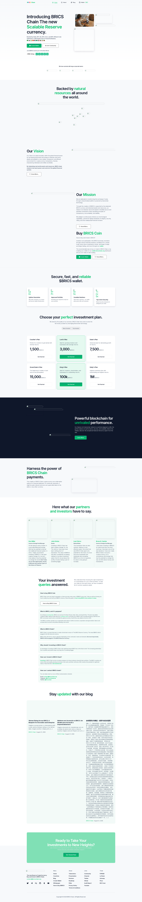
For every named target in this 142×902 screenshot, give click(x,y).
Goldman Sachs (64, 616)
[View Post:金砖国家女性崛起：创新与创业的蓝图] (99, 710)
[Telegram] (114, 2)
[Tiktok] (111, 2)
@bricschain (48, 679)
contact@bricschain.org (50, 676)
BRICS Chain (32, 732)
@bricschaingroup (51, 678)
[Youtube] (109, 2)
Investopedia (50, 615)
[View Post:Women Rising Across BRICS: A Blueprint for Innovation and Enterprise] (42, 710)
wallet (101, 246)
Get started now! (57, 663)
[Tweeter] (106, 2)
